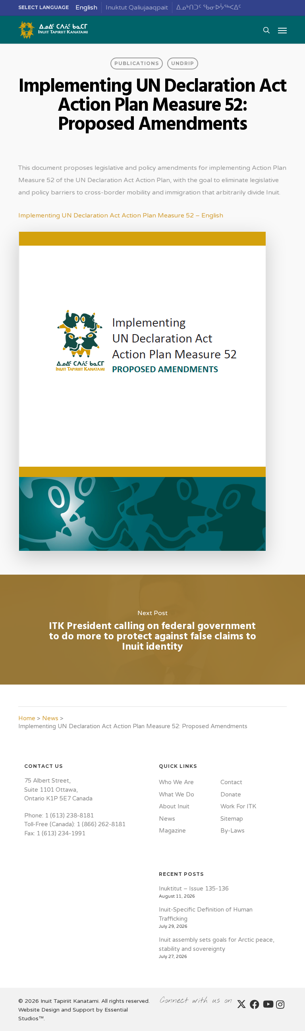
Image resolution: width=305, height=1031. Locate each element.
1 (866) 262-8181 (101, 824)
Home (26, 718)
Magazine (172, 830)
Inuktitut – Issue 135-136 (194, 888)
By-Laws (232, 830)
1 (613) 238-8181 (69, 815)
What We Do (176, 794)
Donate (230, 794)
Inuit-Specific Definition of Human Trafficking (206, 914)
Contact (231, 782)
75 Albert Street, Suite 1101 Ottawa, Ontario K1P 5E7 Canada (58, 789)
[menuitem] (86, 7)
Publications (136, 63)
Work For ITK (238, 806)
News (50, 718)
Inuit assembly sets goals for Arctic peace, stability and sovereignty (216, 944)
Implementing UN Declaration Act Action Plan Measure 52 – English (120, 215)
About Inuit (174, 806)
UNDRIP (182, 63)
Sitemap (231, 818)
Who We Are (176, 782)
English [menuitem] (86, 8)
